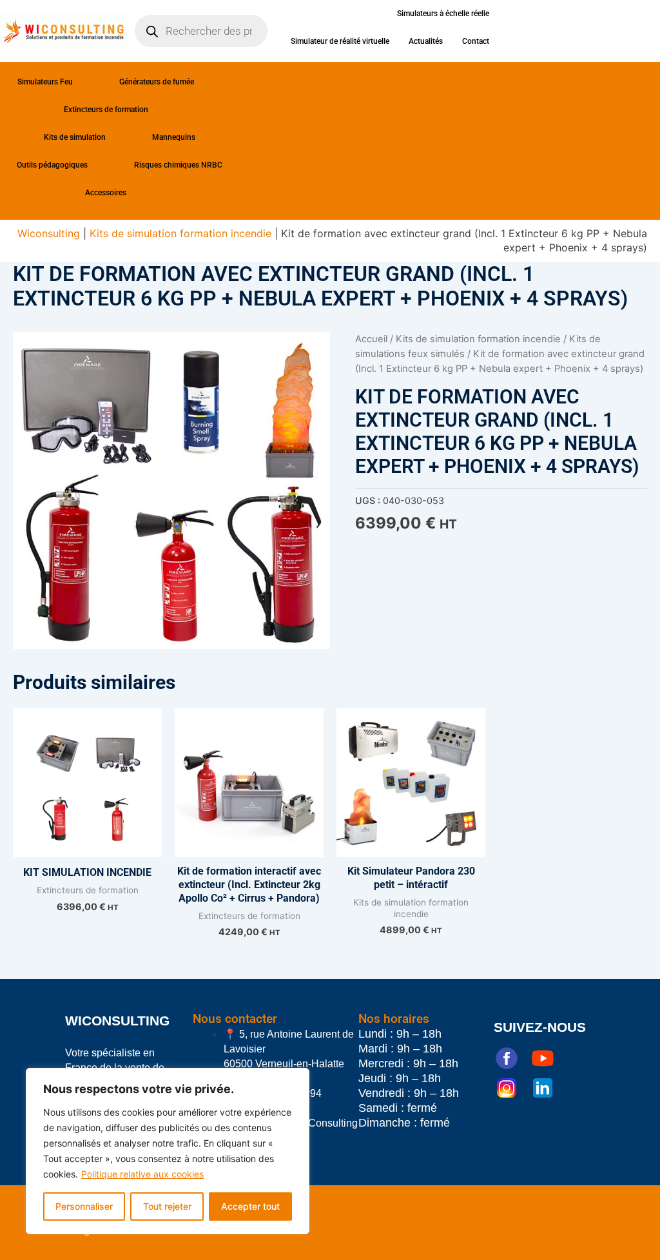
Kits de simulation (75, 137)
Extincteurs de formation (106, 109)
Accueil (371, 339)
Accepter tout (250, 1206)
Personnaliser (84, 1206)
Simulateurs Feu (45, 81)
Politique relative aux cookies (142, 1173)
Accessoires (105, 192)
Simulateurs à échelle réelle (443, 13)
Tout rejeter (167, 1206)
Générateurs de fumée (156, 81)
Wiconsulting (48, 233)
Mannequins (173, 137)
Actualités (426, 41)
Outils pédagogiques (52, 165)
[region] (167, 1151)
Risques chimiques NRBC (178, 165)
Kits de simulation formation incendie (180, 233)
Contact (475, 41)
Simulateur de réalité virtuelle (340, 41)
